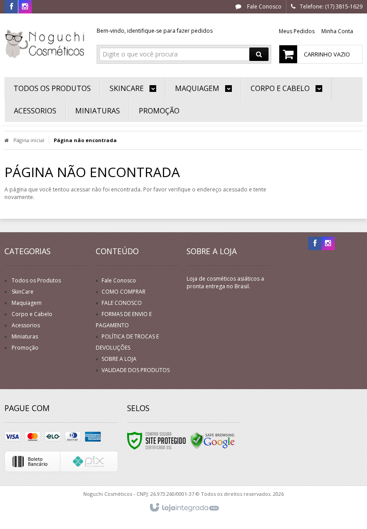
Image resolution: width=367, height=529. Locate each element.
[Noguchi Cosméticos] (45, 43)
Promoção (25, 347)
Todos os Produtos (36, 280)
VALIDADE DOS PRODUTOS (136, 370)
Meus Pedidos (297, 31)
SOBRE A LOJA (119, 359)
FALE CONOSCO (122, 303)
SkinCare (23, 291)
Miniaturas (25, 336)
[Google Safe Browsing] (212, 440)
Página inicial (28, 140)
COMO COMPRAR (123, 291)
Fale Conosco (264, 6)
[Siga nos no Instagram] (25, 7)
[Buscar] (259, 54)
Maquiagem (27, 303)
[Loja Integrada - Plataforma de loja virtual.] (183, 507)
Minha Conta (337, 31)
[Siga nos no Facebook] (11, 7)
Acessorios (26, 325)
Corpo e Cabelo (32, 314)
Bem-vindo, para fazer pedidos (155, 31)
